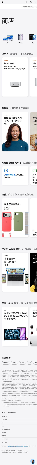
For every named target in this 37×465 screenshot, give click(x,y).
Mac (8, 42)
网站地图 (25, 452)
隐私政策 (4, 452)
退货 (30, 362)
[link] (32, 460)
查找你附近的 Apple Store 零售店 (15, 446)
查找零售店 (6, 362)
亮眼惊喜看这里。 (12, 204)
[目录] (35, 2)
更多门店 (26, 446)
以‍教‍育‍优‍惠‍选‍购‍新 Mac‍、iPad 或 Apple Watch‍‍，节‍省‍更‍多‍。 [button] (16, 316)
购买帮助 (23, 362)
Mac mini (9, 63)
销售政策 (15, 452)
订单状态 (15, 362)
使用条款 (9, 452)
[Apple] (2, 412)
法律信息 (20, 452)
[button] (27, 2)
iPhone (20, 42)
